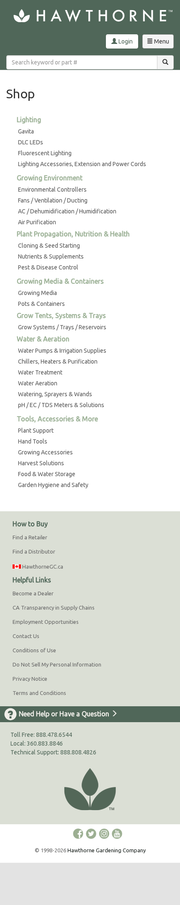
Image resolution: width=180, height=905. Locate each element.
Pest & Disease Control (48, 267)
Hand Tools (32, 441)
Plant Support (36, 430)
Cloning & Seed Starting (49, 245)
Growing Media (37, 293)
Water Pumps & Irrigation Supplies (62, 350)
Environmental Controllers (52, 189)
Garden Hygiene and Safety (53, 485)
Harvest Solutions (41, 463)
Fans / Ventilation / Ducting (52, 200)
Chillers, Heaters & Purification (58, 361)
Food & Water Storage (46, 474)
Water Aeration (37, 383)
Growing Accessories (45, 452)
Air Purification (37, 222)
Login (125, 41)
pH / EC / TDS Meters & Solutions (61, 405)
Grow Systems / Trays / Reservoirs (62, 327)
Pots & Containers (41, 303)
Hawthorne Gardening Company (106, 850)
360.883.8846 (45, 743)
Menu (160, 43)
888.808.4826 (78, 752)
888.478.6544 (54, 734)
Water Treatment (40, 372)
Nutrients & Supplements (51, 256)
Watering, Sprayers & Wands (55, 394)
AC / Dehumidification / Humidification (67, 211)
